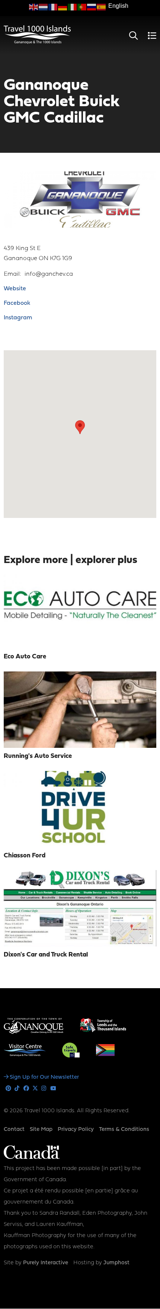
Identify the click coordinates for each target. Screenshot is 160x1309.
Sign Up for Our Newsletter (44, 1077)
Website (15, 289)
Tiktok (17, 1088)
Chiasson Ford (24, 856)
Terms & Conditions (124, 1129)
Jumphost (116, 1263)
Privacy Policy (76, 1129)
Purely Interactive (45, 1263)
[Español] (101, 7)
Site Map (41, 1129)
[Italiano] (72, 7)
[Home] (37, 42)
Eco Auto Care (25, 657)
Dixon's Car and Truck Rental (46, 955)
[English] (34, 7)
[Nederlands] (43, 7)
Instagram (18, 318)
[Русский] (92, 7)
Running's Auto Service (38, 756)
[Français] (53, 7)
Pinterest (8, 1088)
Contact (14, 1129)
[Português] (82, 7)
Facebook (17, 303)
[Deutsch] (63, 7)
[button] (80, 427)
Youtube (53, 1088)
